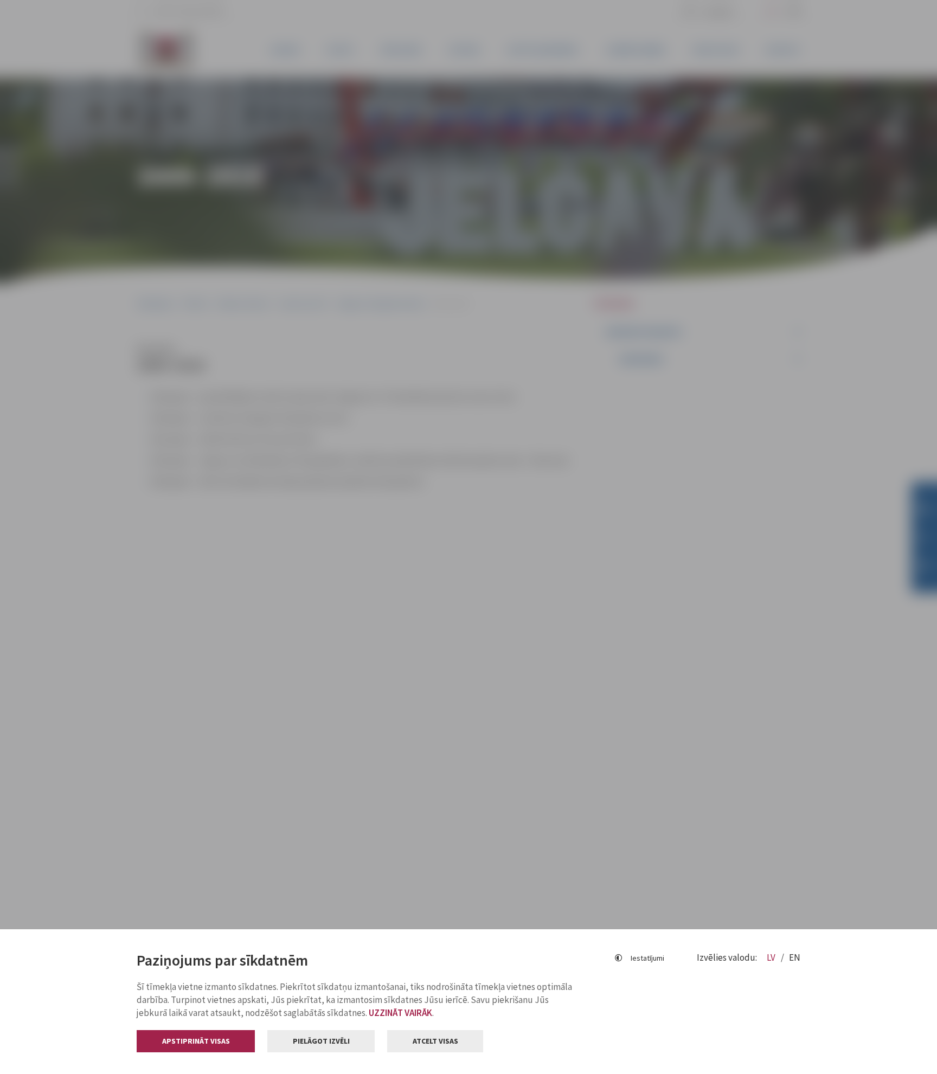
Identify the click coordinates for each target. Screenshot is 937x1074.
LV (772, 957)
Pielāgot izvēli (321, 1041)
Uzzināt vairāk (400, 1013)
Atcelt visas (435, 1041)
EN (794, 957)
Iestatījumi (647, 958)
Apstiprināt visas (196, 1041)
